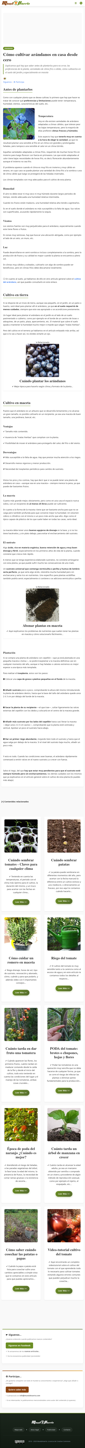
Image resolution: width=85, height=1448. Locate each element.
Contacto (67, 1430)
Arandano (9, 48)
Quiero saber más (17, 1389)
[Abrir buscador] (81, 3)
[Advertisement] (42, 28)
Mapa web (18, 1430)
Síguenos (7, 82)
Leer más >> (21, 902)
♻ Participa (19, 82)
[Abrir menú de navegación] (75, 3)
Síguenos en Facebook (19, 1345)
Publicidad (51, 1430)
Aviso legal (35, 1430)
